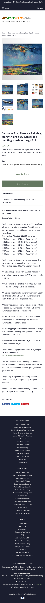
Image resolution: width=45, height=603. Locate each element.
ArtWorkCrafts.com (28, 594)
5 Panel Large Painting (22, 445)
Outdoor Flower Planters (22, 501)
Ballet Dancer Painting (22, 450)
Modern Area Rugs (22, 472)
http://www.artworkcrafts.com (13, 356)
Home (3, 33)
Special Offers (22, 529)
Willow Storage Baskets (22, 487)
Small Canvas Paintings (22, 427)
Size (3, 161)
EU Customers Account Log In (22, 555)
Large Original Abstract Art (22, 433)
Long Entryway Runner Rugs (22, 475)
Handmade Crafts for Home (22, 504)
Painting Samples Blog (22, 541)
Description (8, 193)
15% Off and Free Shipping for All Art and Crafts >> (20, 200)
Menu (6, 8)
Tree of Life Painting (22, 456)
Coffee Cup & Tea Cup (22, 490)
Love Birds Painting (22, 453)
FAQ (22, 535)
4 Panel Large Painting (22, 442)
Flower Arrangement (23, 510)
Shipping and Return (22, 547)
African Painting (22, 447)
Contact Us (22, 549)
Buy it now (22, 184)
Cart (41, 8)
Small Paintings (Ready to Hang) (22, 430)
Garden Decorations (22, 498)
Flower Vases (22, 507)
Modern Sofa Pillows (23, 481)
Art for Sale (22, 459)
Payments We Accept (22, 532)
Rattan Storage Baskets (22, 484)
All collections (22, 462)
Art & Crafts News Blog (22, 538)
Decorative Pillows (22, 478)
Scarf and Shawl (22, 496)
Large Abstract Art (22, 424)
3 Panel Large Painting (22, 439)
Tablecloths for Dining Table (22, 493)
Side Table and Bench (22, 513)
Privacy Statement (22, 552)
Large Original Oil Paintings (22, 436)
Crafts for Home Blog (22, 544)
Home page (22, 523)
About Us (22, 526)
